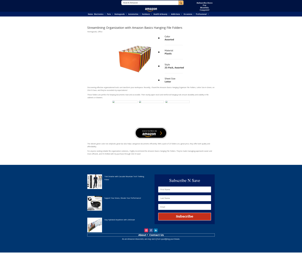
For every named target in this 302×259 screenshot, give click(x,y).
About (142, 235)
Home (90, 14)
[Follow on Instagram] (146, 230)
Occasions (188, 14)
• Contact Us (155, 235)
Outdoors (146, 14)
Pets (109, 14)
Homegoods (119, 14)
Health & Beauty (160, 14)
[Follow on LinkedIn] (156, 230)
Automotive (133, 14)
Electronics (98, 14)
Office (100, 32)
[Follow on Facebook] (151, 230)
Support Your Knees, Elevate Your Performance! (122, 198)
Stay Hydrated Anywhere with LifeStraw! (119, 220)
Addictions (175, 14)
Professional (201, 14)
